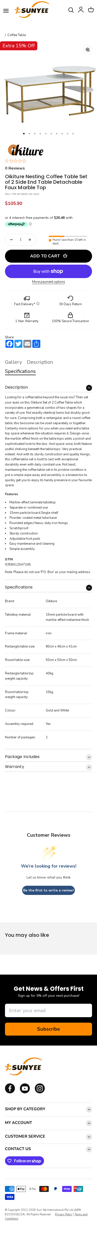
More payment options (48, 282)
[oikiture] (25, 150)
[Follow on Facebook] (10, 1092)
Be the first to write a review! (48, 890)
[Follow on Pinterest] (40, 1092)
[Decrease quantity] (11, 239)
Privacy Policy (63, 1214)
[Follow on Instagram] (25, 1092)
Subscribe (48, 1029)
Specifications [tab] (20, 371)
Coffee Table (16, 35)
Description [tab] (40, 362)
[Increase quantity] (30, 239)
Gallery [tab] (13, 362)
